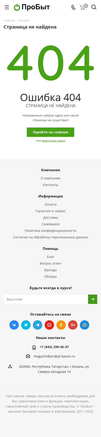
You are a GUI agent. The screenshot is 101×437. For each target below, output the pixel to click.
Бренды (50, 270)
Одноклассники (61, 325)
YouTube (49, 325)
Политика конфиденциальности (50, 230)
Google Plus (73, 325)
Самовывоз (51, 224)
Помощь (50, 248)
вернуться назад (53, 140)
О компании (50, 178)
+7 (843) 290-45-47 (54, 347)
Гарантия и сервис (50, 211)
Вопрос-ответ (51, 263)
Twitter (26, 325)
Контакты (50, 184)
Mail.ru (84, 325)
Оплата (51, 204)
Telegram (37, 325)
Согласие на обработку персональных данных (50, 237)
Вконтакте (14, 325)
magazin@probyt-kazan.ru (54, 356)
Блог (50, 257)
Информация (50, 196)
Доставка (50, 217)
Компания (50, 170)
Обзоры (50, 276)
